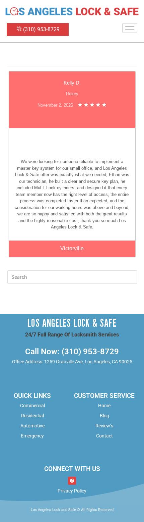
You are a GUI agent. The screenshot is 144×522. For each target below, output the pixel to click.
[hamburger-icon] (129, 28)
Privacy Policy (72, 490)
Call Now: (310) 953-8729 (72, 351)
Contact (104, 435)
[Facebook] (72, 481)
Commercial (32, 405)
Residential (32, 415)
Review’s (104, 425)
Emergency (32, 435)
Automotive (32, 425)
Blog (104, 415)
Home (104, 405)
